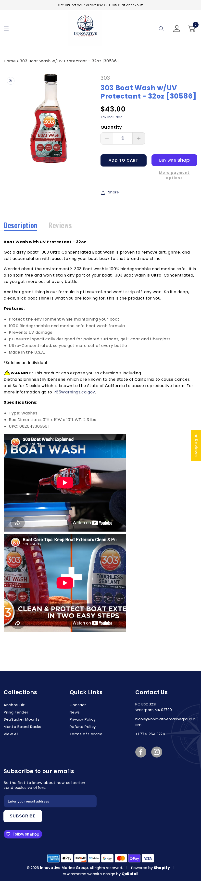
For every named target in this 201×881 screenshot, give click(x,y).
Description (20, 225)
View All (11, 733)
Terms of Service (86, 733)
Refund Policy (83, 726)
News (75, 712)
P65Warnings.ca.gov (74, 392)
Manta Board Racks (22, 726)
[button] (6, 28)
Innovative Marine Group (64, 867)
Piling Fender (16, 712)
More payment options (174, 175)
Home (10, 61)
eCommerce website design (89, 873)
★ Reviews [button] (196, 445)
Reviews (60, 225)
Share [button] (113, 192)
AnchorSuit (14, 704)
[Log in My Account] (176, 28)
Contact (78, 704)
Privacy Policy (83, 719)
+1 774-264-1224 (150, 733)
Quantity (111, 127)
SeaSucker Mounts (22, 719)
